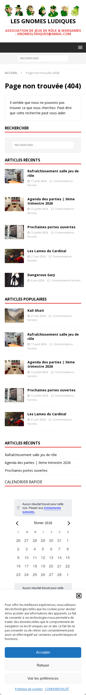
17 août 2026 (39, 181)
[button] (78, 595)
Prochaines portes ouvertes (51, 227)
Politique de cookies (29, 689)
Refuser (43, 665)
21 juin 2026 (38, 256)
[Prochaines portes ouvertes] (14, 232)
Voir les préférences (43, 678)
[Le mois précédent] (69, 523)
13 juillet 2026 (39, 208)
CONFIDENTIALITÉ (57, 689)
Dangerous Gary (41, 275)
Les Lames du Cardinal (46, 251)
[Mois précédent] (17, 523)
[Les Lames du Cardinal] (14, 256)
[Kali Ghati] (14, 315)
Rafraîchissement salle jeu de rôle (53, 173)
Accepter (43, 652)
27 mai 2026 (38, 316)
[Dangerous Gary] (14, 280)
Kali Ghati (35, 310)
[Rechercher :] (43, 58)
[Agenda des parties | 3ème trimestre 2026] (14, 204)
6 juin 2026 (37, 280)
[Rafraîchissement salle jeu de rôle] (14, 176)
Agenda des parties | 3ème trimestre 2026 (51, 201)
